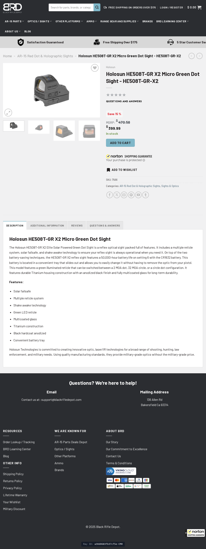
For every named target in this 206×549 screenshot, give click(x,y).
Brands (147, 21)
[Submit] (97, 7)
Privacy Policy (12, 488)
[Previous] (10, 90)
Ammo (90, 21)
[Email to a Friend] (124, 195)
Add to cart (120, 143)
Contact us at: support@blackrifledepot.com (51, 399)
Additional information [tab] (47, 225)
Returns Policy (12, 481)
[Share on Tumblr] (145, 195)
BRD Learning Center (171, 21)
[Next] (93, 90)
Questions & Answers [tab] (105, 225)
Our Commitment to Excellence (126, 449)
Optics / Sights (38, 21)
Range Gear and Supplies (118, 21)
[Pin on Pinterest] (131, 195)
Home (7, 56)
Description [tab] (14, 225)
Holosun (110, 67)
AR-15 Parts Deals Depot (71, 442)
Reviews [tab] (77, 225)
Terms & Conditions (119, 463)
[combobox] (71, 7)
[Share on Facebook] (109, 195)
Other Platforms (68, 21)
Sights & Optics (170, 186)
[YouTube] (138, 195)
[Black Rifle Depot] (24, 8)
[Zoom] (8, 112)
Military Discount (14, 509)
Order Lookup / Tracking (19, 442)
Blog (27, 31)
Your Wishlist (12, 502)
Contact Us (113, 456)
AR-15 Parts (13, 21)
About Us (11, 31)
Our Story (112, 442)
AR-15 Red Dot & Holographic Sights (45, 56)
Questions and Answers (124, 101)
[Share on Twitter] (116, 195)
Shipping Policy (13, 474)
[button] (195, 533)
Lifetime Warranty (15, 495)
